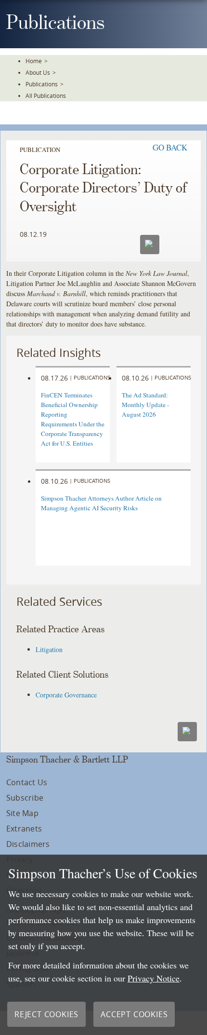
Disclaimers (28, 844)
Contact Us (26, 782)
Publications (42, 84)
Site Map (22, 813)
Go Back (170, 147)
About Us (38, 72)
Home (34, 61)
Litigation (49, 649)
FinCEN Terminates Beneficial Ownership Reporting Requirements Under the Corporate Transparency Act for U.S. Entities (72, 419)
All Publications (46, 95)
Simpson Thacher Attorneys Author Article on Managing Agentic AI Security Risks (101, 503)
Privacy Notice (154, 978)
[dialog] (103, 945)
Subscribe (24, 797)
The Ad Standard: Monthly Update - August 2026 (145, 405)
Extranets (24, 828)
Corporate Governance (66, 694)
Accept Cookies (134, 1014)
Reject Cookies (46, 1014)
